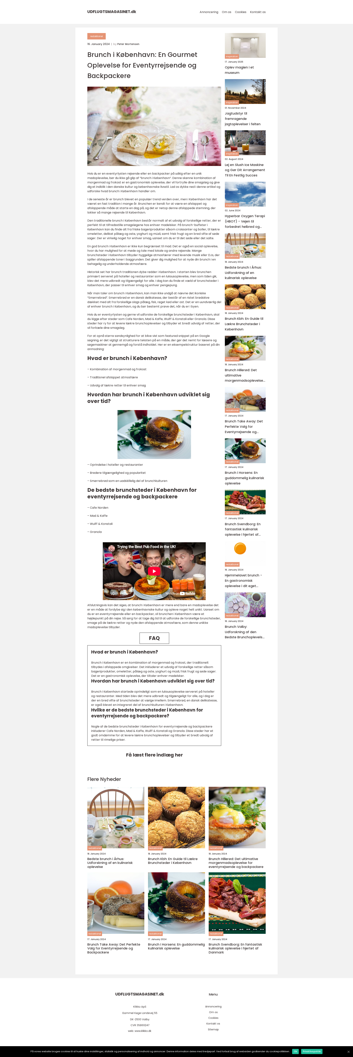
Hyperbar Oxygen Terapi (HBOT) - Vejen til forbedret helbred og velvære (245, 221)
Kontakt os (258, 12)
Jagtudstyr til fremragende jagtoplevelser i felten (243, 118)
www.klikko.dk (143, 1031)
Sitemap (213, 1029)
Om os (226, 12)
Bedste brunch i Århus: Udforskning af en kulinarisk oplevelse (243, 272)
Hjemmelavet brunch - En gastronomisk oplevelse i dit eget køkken (243, 581)
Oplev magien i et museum (239, 70)
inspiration (232, 56)
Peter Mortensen (128, 44)
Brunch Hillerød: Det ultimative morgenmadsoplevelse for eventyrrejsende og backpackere (244, 375)
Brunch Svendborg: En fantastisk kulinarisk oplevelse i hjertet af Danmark (243, 529)
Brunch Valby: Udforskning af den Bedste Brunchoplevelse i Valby (244, 632)
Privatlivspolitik (312, 1051)
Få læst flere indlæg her (154, 755)
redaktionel (96, 36)
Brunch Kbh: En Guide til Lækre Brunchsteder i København (244, 324)
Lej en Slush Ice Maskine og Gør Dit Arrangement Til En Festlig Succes (245, 170)
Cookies (240, 12)
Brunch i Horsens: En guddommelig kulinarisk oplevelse (244, 478)
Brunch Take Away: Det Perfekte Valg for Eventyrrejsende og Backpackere (244, 427)
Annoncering (209, 12)
